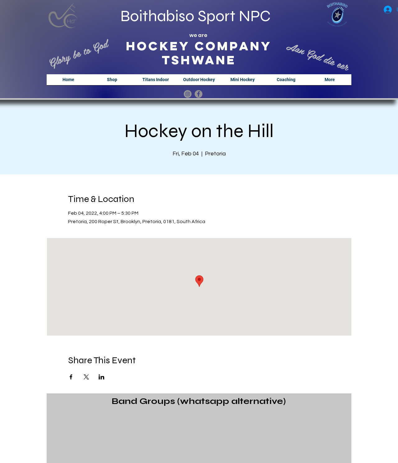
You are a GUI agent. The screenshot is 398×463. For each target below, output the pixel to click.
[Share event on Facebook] (71, 376)
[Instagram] (188, 94)
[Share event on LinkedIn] (101, 376)
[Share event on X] (86, 376)
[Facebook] (198, 94)
